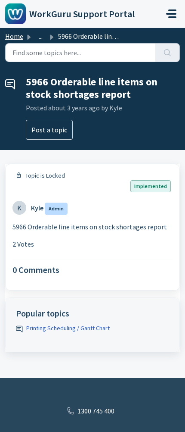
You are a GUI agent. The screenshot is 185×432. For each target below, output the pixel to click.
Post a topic (49, 129)
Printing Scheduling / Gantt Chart (68, 328)
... (41, 36)
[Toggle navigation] (171, 14)
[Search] (167, 52)
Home (14, 36)
